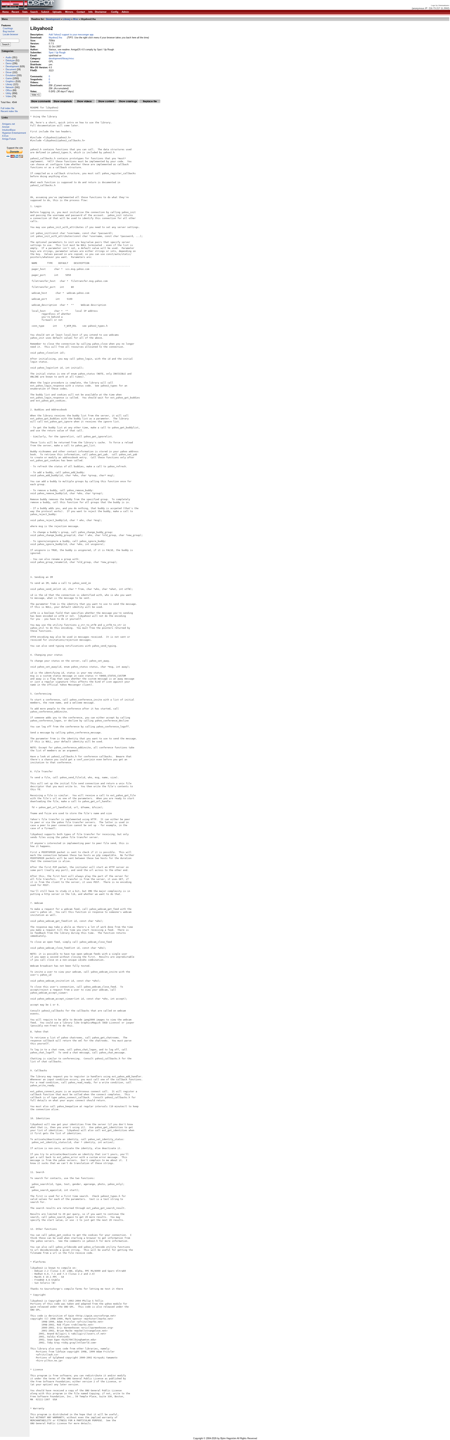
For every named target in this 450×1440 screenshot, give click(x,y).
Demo (9, 63)
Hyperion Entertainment (14, 133)
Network (10, 87)
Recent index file (9, 111)
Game (9, 78)
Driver (9, 72)
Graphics (10, 81)
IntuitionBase (8, 130)
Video (8, 96)
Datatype (10, 60)
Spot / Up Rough (57, 52)
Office (9, 90)
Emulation (11, 75)
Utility (8, 93)
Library (9, 84)
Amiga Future (9, 139)
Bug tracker (8, 31)
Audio (8, 57)
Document (11, 69)
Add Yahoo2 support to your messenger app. (71, 34)
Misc (75, 19)
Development (12, 66)
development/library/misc (61, 58)
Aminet (5, 127)
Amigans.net (8, 124)
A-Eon (5, 136)
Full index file (7, 108)
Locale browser (9, 34)
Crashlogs (7, 28)
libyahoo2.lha (55, 37)
